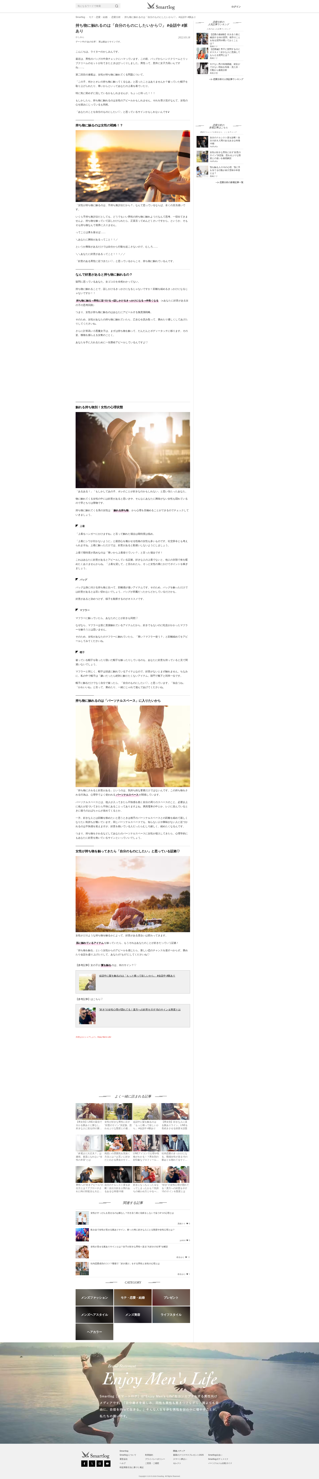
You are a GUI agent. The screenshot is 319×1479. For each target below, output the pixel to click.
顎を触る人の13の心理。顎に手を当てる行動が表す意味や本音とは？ (225, 170)
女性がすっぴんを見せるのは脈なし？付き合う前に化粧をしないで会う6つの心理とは (132, 1212)
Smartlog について (128, 1454)
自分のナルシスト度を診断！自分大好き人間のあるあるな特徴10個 (225, 140)
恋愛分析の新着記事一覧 (231, 182)
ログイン (236, 6)
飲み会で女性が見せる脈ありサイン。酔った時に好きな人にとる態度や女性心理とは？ (133, 1229)
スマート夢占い (180, 1458)
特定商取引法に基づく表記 (132, 1467)
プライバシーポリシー (155, 1458)
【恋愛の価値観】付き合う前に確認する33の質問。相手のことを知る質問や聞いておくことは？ (225, 39)
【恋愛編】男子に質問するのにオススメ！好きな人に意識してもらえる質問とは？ (225, 52)
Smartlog (80, 17)
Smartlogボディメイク (218, 1458)
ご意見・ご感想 (152, 1463)
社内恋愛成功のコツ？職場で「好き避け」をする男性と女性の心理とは (125, 1263)
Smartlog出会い (215, 1454)
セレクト (177, 1463)
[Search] (117, 5)
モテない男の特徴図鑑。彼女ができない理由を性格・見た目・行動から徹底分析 (225, 66)
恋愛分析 (116, 17)
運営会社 (124, 1458)
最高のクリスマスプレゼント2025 (188, 1454)
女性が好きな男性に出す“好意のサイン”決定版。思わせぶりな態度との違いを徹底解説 (225, 155)
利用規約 (149, 1454)
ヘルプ (123, 1463)
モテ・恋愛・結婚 (98, 17)
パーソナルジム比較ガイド (220, 1463)
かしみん (80, 36)
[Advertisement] (103, 1063)
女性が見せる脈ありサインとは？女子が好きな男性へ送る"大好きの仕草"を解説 (129, 1246)
